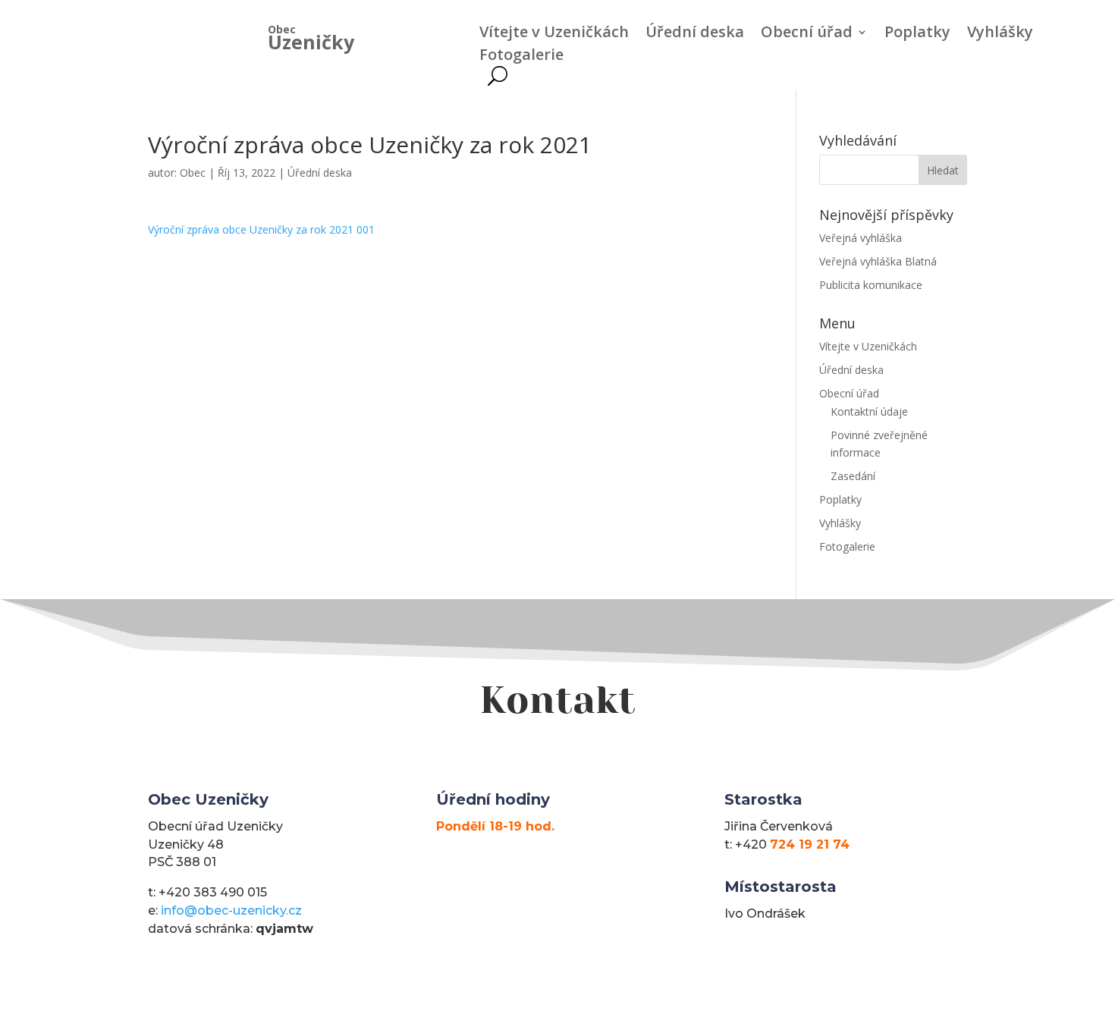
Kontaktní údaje (869, 411)
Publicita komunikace (870, 285)
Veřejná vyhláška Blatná (878, 261)
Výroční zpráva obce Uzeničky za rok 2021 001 (261, 229)
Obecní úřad (807, 34)
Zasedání (853, 476)
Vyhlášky (1000, 34)
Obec (193, 172)
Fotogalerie (521, 56)
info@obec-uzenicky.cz (231, 910)
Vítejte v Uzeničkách (554, 34)
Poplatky (917, 34)
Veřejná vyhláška (860, 238)
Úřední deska (694, 34)
